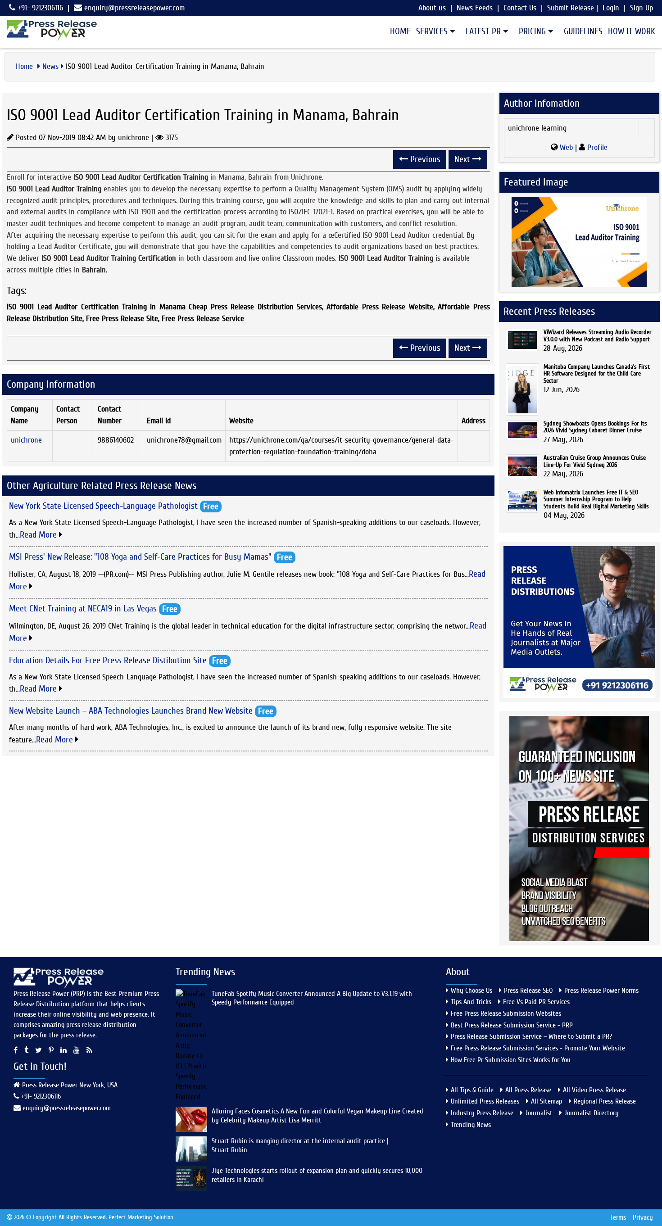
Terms (618, 1217)
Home (400, 31)
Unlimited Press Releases (485, 1101)
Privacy (643, 1217)
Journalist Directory (591, 1113)
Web (566, 147)
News (50, 66)
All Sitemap (546, 1101)
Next (463, 159)
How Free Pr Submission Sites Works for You (511, 1060)
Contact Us (519, 8)
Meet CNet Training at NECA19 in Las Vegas (83, 608)
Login (611, 8)
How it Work (631, 31)
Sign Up (641, 8)
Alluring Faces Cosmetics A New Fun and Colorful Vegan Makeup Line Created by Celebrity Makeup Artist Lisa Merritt (317, 1115)
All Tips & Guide (472, 1090)
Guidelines (583, 31)
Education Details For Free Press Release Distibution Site (108, 660)
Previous (424, 159)
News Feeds (475, 8)
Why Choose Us (471, 990)
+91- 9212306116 (39, 8)
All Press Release (528, 1090)
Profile (596, 147)
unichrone (26, 440)
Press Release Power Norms (601, 990)
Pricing (533, 31)
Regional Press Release (605, 1101)
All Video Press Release (594, 1090)
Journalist (539, 1113)
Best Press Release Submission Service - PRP (512, 1025)
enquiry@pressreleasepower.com (134, 8)
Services (433, 31)
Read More (39, 534)
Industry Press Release (482, 1113)
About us (432, 8)
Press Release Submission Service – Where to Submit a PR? (531, 1036)
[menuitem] (398, 31)
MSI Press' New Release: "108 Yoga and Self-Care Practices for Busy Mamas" (140, 556)
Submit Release (570, 8)
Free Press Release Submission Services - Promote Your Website (538, 1048)
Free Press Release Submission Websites (506, 1013)
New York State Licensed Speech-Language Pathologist (103, 506)
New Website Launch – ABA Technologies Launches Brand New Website (131, 711)
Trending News (471, 1125)
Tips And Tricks (471, 1002)
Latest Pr (484, 31)
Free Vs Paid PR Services (536, 1002)
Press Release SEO (528, 990)
